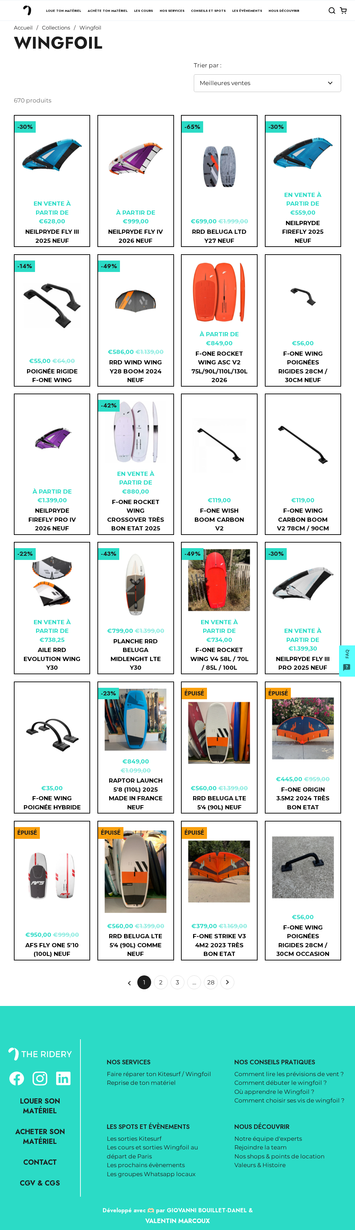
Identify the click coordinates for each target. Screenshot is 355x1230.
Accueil (23, 28)
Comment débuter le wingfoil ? (280, 1082)
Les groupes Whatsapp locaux (151, 1174)
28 (212, 984)
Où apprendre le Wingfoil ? (274, 1091)
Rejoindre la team (260, 1147)
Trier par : (208, 65)
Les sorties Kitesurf (134, 1138)
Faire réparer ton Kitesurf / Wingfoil (159, 1074)
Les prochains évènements (146, 1165)
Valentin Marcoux (177, 1220)
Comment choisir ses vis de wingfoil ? (289, 1100)
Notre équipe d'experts (268, 1138)
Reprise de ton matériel (141, 1082)
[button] (332, 10)
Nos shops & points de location (279, 1156)
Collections (56, 28)
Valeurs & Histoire (260, 1165)
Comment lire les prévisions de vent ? (289, 1074)
